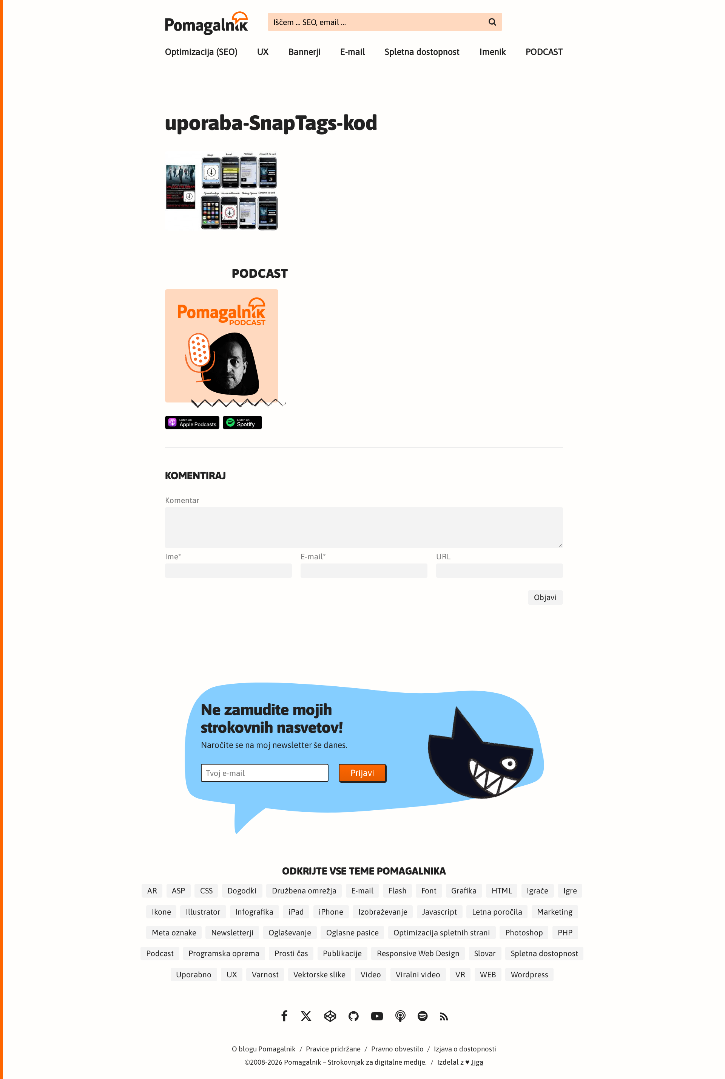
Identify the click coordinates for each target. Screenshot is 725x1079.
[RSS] (444, 1016)
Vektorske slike (319, 974)
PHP (565, 932)
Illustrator (203, 911)
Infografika (254, 911)
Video (371, 974)
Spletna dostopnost (422, 51)
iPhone (331, 911)
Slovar (485, 953)
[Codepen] (330, 1016)
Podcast (160, 953)
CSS (206, 890)
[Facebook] (284, 1016)
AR (152, 890)
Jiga (477, 1062)
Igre (570, 890)
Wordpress (529, 974)
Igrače (537, 890)
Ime (171, 556)
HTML (502, 890)
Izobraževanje (382, 911)
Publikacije (342, 953)
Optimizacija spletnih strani (441, 932)
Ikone (161, 911)
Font (429, 890)
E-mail (352, 51)
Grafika (464, 890)
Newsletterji (232, 932)
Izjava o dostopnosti (465, 1049)
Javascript (439, 911)
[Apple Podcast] (192, 422)
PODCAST (544, 51)
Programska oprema (223, 953)
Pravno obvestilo (397, 1049)
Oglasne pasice (352, 932)
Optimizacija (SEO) (201, 51)
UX (262, 51)
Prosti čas (291, 953)
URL (443, 556)
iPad (296, 911)
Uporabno (193, 974)
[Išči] (492, 22)
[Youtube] (377, 1016)
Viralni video (418, 974)
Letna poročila (497, 911)
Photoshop (524, 932)
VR (460, 974)
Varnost (265, 974)
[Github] (353, 1016)
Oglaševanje (289, 932)
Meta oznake (174, 932)
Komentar (182, 500)
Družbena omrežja (304, 890)
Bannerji (304, 51)
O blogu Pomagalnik (264, 1049)
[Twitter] (306, 1016)
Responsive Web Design (418, 953)
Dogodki (242, 890)
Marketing (554, 911)
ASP (178, 890)
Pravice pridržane (333, 1049)
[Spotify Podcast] (242, 422)
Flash (398, 890)
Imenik (493, 51)
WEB (488, 974)
